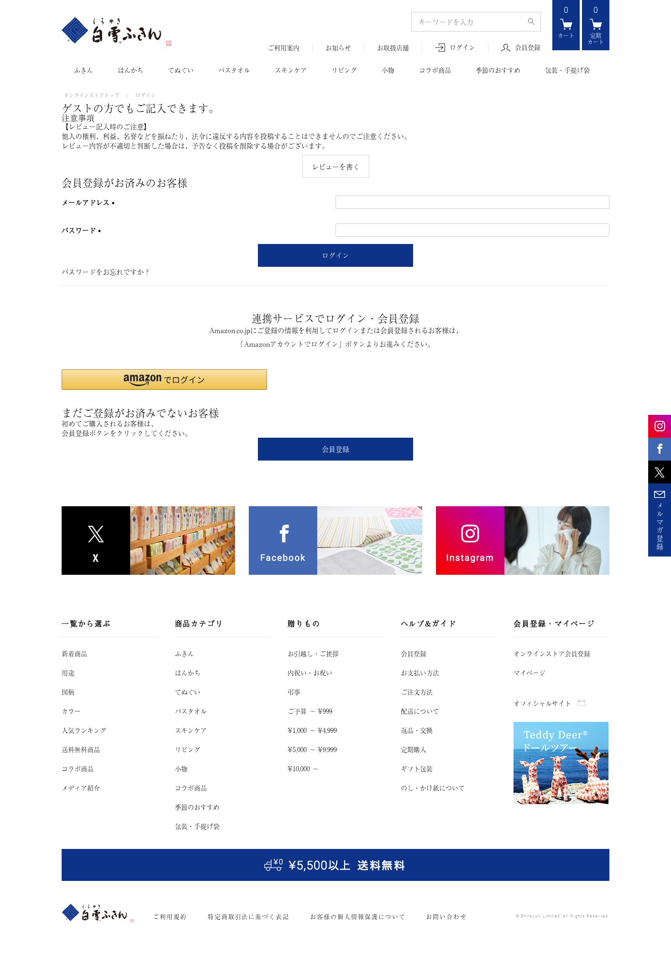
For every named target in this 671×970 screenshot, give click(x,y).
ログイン (462, 47)
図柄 (68, 691)
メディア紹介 (81, 787)
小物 (388, 69)
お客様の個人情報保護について (357, 916)
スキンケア (291, 69)
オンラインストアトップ (91, 95)
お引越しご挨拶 (313, 653)
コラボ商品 (435, 69)
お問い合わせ (446, 916)
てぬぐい (181, 69)
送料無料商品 (81, 749)
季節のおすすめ (498, 69)
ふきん (83, 69)
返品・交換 (417, 730)
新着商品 (74, 653)
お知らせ (338, 48)
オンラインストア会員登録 (552, 653)
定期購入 (413, 749)
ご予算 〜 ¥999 (310, 711)
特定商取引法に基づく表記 (248, 916)
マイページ (529, 672)
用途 (68, 672)
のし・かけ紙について (433, 787)
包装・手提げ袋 (567, 69)
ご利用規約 (170, 916)
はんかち (130, 69)
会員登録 (527, 47)
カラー (71, 711)
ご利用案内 (283, 48)
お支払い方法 (420, 672)
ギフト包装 (417, 768)
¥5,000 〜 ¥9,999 (312, 749)
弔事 (294, 691)
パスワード (83, 230)
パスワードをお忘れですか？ (106, 271)
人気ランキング (84, 730)
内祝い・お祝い (310, 672)
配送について (420, 711)
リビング (344, 69)
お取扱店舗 (393, 48)
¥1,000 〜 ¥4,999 (312, 730)
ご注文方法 (417, 691)
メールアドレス (90, 202)
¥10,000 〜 (303, 768)
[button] (164, 379)
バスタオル (234, 69)
